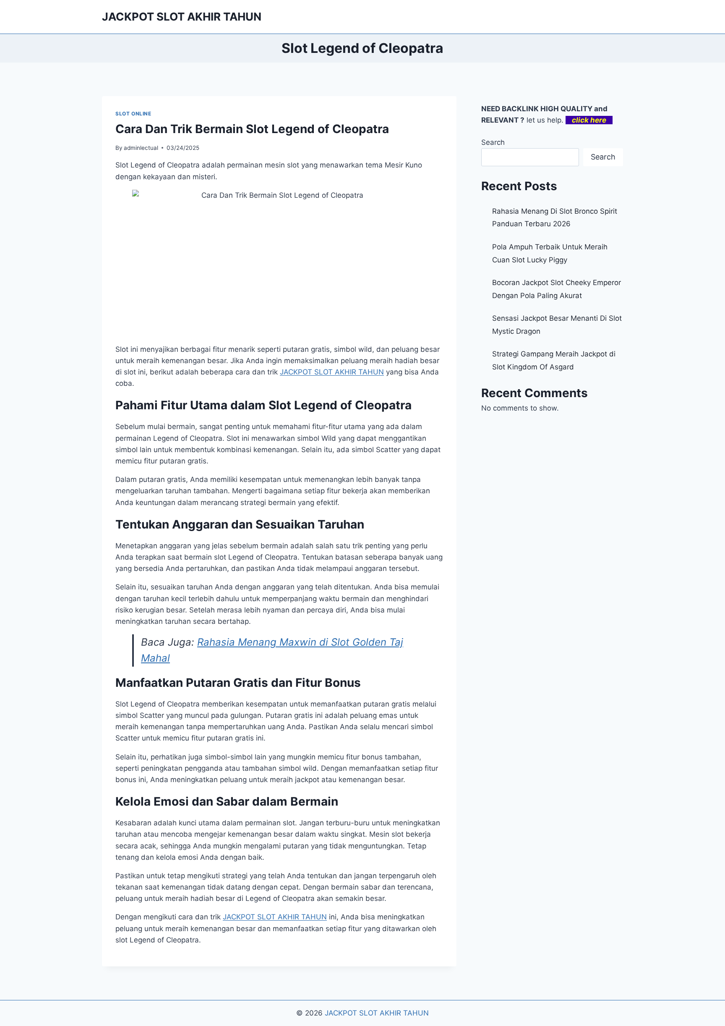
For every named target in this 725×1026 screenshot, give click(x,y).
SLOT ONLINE (133, 113)
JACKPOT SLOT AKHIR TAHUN (275, 917)
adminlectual (141, 147)
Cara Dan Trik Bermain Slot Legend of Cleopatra (252, 129)
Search (493, 142)
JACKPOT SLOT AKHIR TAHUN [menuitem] (332, 372)
